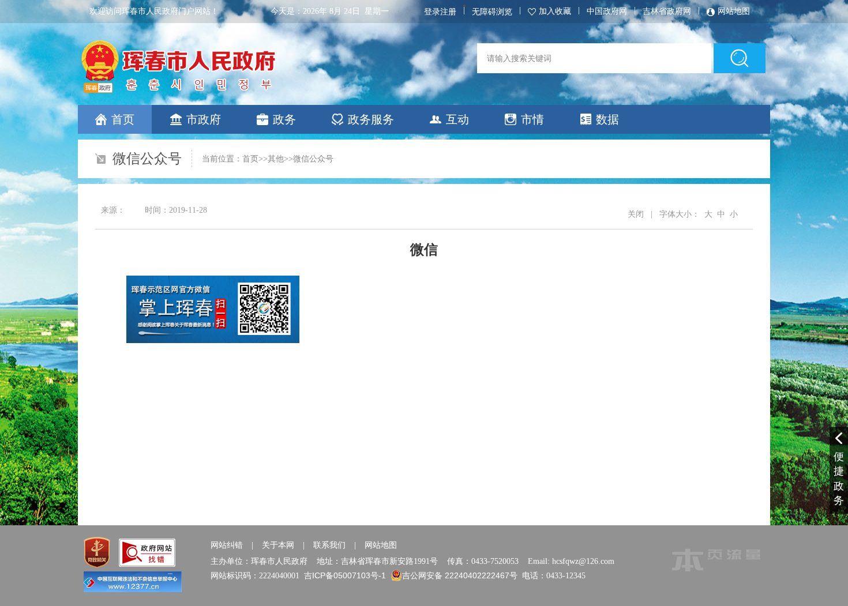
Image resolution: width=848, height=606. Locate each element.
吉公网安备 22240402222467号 (459, 575)
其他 (276, 158)
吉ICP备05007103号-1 (345, 575)
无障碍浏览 (492, 11)
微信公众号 (313, 158)
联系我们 (329, 544)
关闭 (636, 214)
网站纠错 (227, 544)
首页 (250, 158)
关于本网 (278, 544)
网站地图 (381, 544)
